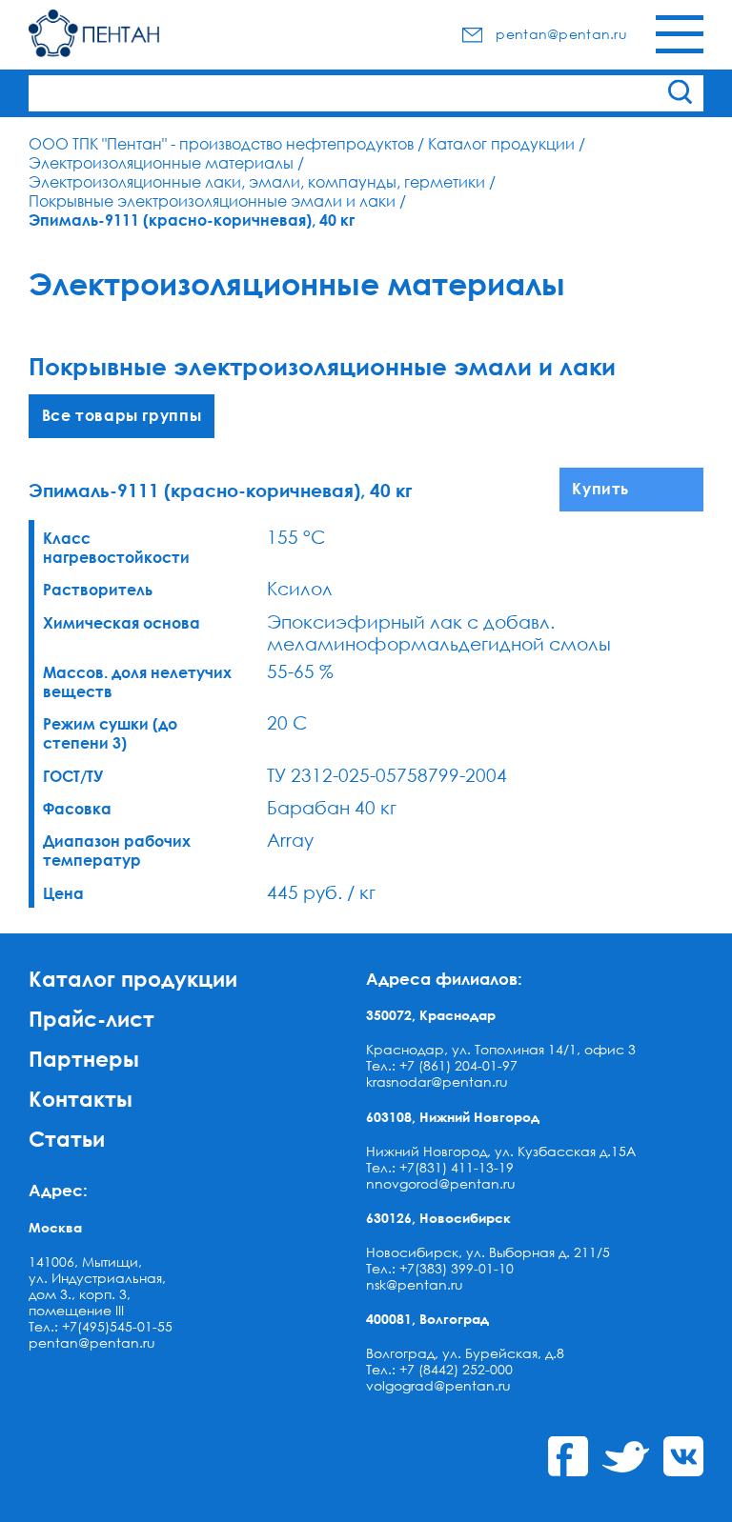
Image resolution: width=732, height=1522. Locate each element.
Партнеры (84, 1058)
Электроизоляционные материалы (161, 162)
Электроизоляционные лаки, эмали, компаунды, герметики (257, 181)
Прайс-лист (91, 1018)
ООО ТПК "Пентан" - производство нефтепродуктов (221, 143)
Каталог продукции (501, 143)
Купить (600, 488)
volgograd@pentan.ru (438, 1385)
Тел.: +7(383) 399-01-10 (440, 1268)
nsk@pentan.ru (414, 1284)
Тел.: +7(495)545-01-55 (101, 1326)
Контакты (80, 1098)
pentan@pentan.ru (92, 1342)
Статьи (67, 1139)
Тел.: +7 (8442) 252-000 (439, 1369)
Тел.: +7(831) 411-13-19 (440, 1167)
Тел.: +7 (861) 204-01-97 (442, 1065)
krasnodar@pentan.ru (437, 1081)
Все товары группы (122, 415)
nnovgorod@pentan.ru (441, 1183)
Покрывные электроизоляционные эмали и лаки (212, 200)
